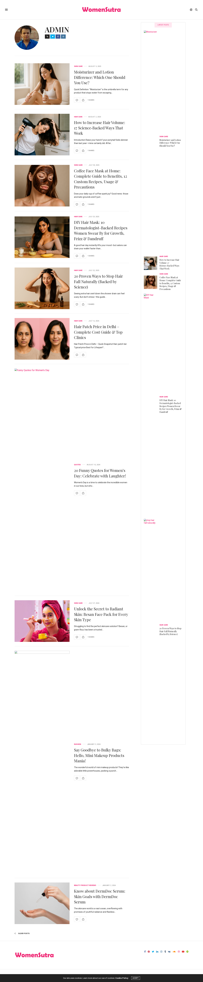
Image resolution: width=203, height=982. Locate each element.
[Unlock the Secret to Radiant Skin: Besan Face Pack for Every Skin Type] (42, 621)
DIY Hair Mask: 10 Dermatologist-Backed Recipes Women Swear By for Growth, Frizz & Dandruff (100, 230)
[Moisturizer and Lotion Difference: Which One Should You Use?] (42, 84)
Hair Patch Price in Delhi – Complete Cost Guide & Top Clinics (98, 332)
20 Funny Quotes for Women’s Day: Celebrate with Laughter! (100, 473)
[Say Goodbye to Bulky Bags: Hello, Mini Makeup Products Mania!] (42, 762)
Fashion (77, 744)
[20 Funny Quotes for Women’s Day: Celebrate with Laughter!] (42, 480)
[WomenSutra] (101, 9)
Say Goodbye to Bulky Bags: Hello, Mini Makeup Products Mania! (99, 755)
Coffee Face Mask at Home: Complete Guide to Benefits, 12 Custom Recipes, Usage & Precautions (100, 179)
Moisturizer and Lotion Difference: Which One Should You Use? (99, 77)
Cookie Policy (121, 978)
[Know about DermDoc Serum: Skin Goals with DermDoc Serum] (42, 903)
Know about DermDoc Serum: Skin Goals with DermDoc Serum (99, 896)
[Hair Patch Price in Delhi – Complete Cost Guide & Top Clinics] (42, 339)
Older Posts (24, 933)
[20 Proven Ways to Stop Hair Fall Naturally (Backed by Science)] (42, 288)
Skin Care (78, 66)
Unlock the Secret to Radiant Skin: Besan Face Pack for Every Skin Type (101, 614)
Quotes (77, 465)
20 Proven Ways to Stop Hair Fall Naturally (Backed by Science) (98, 281)
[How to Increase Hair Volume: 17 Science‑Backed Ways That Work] (42, 134)
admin (57, 29)
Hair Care (78, 117)
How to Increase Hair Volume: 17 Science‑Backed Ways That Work (99, 128)
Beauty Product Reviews (85, 885)
